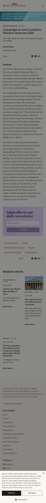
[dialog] (23, 487)
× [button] (43, 473)
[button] (22, 499)
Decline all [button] (32, 493)
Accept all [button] (11, 493)
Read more (28, 488)
